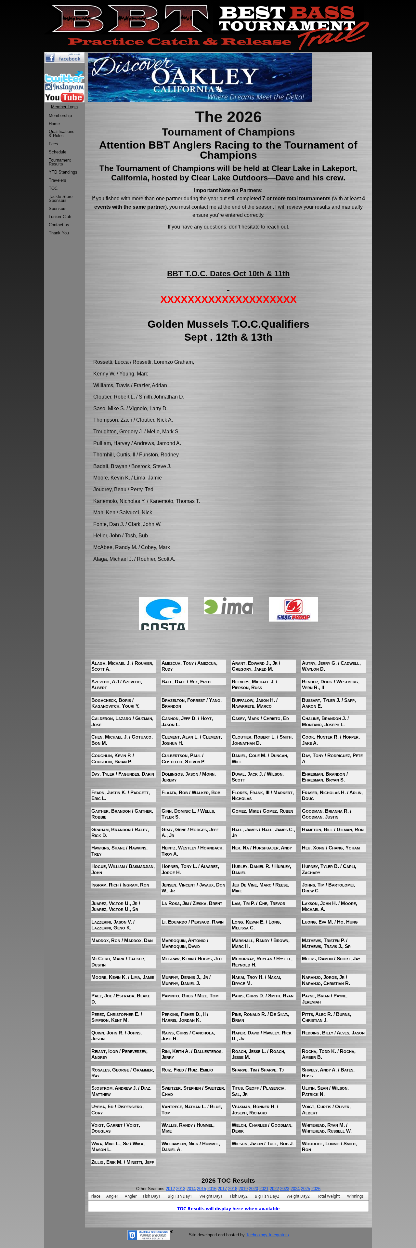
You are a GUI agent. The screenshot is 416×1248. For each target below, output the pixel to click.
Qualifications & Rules (61, 133)
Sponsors (58, 208)
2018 (232, 1188)
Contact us (59, 224)
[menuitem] (63, 116)
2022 (274, 1188)
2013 (180, 1188)
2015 (201, 1188)
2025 (305, 1188)
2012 (170, 1188)
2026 (315, 1188)
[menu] (63, 174)
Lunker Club (60, 216)
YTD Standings (63, 172)
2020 (253, 1188)
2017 (222, 1188)
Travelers (57, 180)
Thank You (59, 232)
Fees (53, 143)
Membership (60, 115)
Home (54, 123)
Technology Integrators (267, 1234)
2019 (243, 1188)
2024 (295, 1188)
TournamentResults (60, 162)
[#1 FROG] (293, 609)
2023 (284, 1188)
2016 (211, 1188)
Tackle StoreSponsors (60, 198)
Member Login (64, 106)
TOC (53, 188)
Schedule (57, 152)
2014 (191, 1188)
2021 (263, 1188)
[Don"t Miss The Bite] (163, 615)
